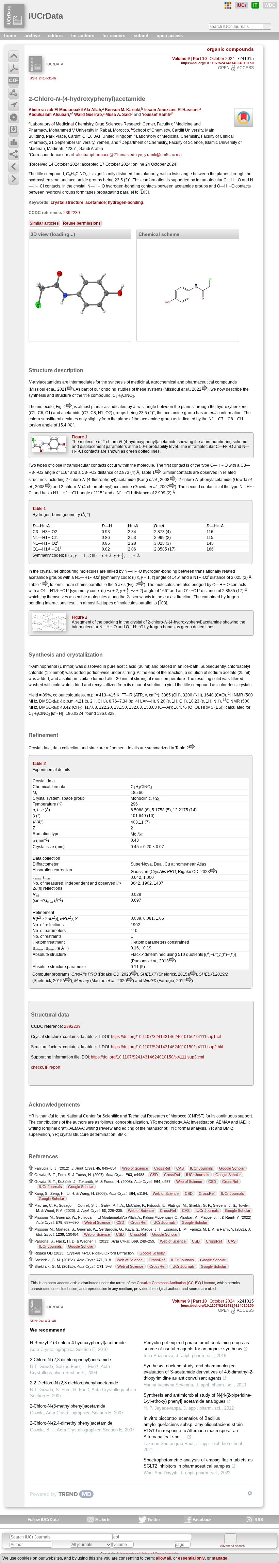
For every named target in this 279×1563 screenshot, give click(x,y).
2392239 (71, 212)
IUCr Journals (201, 1168)
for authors (83, 35)
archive (32, 35)
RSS (259, 1519)
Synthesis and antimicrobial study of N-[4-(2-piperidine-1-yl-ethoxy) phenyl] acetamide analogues (197, 1398)
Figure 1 (79, 437)
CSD (154, 1175)
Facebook (202, 1519)
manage (219, 1558)
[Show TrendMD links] (249, 1493)
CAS (180, 1168)
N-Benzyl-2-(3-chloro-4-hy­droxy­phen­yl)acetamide (78, 1342)
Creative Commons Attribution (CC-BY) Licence (176, 1283)
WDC (270, 5)
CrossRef (162, 1168)
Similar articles (44, 223)
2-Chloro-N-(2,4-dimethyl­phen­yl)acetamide (71, 1423)
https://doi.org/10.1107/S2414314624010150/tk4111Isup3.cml (147, 1057)
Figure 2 (79, 617)
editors (56, 35)
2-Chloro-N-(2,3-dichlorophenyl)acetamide (70, 1359)
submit (142, 35)
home (10, 35)
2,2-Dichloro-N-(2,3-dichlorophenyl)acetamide (74, 1382)
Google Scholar (232, 1168)
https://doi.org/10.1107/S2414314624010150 (217, 63)
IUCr (241, 5)
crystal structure (67, 202)
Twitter (153, 1519)
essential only (191, 1558)
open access (170, 35)
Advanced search (232, 1546)
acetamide (95, 202)
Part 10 (200, 58)
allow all (163, 1558)
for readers (114, 35)
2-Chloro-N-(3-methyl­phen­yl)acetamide (67, 1406)
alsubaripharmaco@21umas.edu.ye (109, 154)
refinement (116, 748)
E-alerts (103, 1519)
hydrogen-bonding (125, 202)
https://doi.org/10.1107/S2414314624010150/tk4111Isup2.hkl (167, 1046)
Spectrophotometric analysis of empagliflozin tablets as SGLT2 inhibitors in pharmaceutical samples (198, 1463)
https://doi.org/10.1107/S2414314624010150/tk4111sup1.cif (166, 1036)
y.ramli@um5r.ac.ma (163, 154)
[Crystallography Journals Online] (228, 5)
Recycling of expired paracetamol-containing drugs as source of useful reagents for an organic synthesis (196, 1345)
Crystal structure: (46, 1036)
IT (255, 5)
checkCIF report (45, 1067)
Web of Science (135, 1168)
